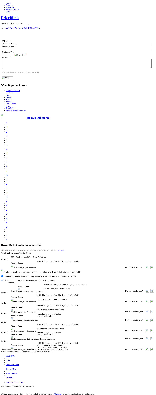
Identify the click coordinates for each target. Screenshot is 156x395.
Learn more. (61, 250)
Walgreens (19, 28)
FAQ (8, 360)
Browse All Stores (38, 117)
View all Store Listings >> (16, 110)
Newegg (9, 102)
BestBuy (9, 93)
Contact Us (10, 356)
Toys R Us (10, 108)
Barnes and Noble (13, 91)
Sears (12, 28)
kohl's (7, 28)
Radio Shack (11, 104)
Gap (7, 95)
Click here (58, 394)
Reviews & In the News (15, 382)
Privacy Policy (11, 373)
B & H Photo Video (32, 28)
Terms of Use (11, 369)
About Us (9, 378)
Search (3, 24)
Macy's (8, 99)
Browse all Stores (12, 365)
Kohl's (8, 97)
